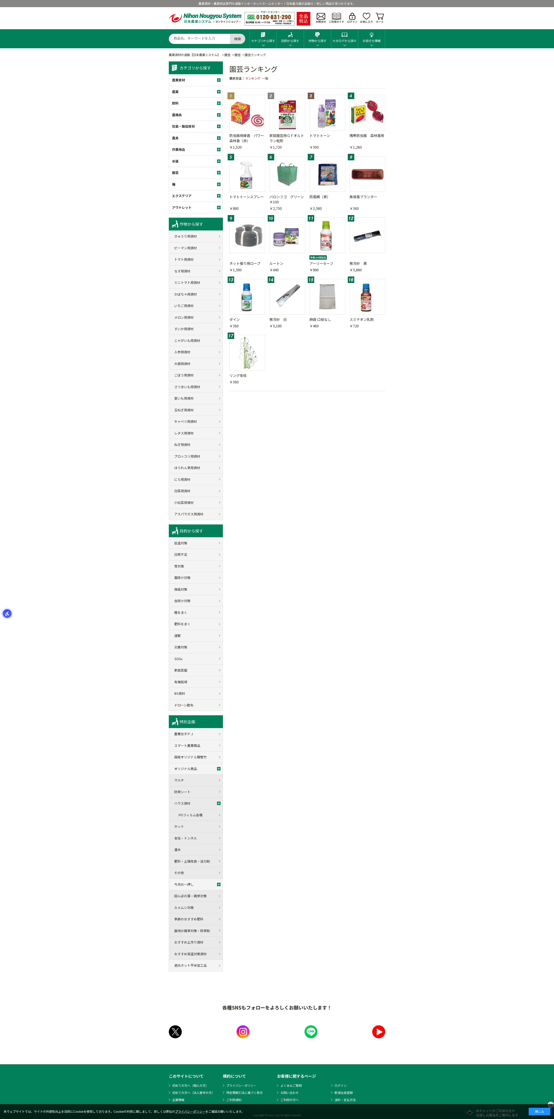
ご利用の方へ (289, 1100)
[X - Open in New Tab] (175, 1031)
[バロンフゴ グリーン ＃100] (287, 174)
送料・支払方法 (345, 1100)
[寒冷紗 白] (287, 297)
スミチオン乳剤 (361, 319)
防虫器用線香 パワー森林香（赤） (246, 138)
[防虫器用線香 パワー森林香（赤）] (247, 113)
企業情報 (178, 1100)
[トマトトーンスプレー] (247, 174)
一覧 (265, 78)
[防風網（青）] (327, 174)
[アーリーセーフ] (327, 235)
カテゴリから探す (263, 41)
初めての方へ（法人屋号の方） (193, 1092)
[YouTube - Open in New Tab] (378, 1031)
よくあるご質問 (291, 1085)
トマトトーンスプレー (246, 196)
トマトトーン (319, 135)
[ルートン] (287, 235)
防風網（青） (319, 196)
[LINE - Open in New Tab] (310, 1031)
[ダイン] (247, 297)
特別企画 (187, 721)
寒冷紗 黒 (358, 263)
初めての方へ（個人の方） (190, 1085)
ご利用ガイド (336, 21)
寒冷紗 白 (278, 319)
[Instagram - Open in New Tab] (243, 1031)
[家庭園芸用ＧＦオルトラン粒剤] (287, 113)
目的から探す (290, 41)
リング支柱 (238, 375)
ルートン (276, 263)
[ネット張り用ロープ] (247, 235)
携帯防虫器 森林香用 (366, 135)
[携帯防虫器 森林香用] (367, 113)
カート (380, 21)
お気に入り (366, 21)
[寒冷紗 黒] (367, 235)
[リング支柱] (247, 353)
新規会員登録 (344, 1092)
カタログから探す (344, 41)
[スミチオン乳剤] (367, 297)
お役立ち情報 (371, 41)
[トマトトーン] (327, 113)
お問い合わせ (289, 1092)
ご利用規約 (234, 1100)
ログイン (352, 21)
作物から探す (317, 41)
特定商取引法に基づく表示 (244, 1092)
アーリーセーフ (321, 263)
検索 (237, 38)
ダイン (234, 319)
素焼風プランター (363, 196)
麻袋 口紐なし (320, 319)
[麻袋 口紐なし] (327, 297)
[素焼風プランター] (367, 174)
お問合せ (321, 21)
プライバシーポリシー (241, 1085)
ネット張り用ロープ (244, 263)
